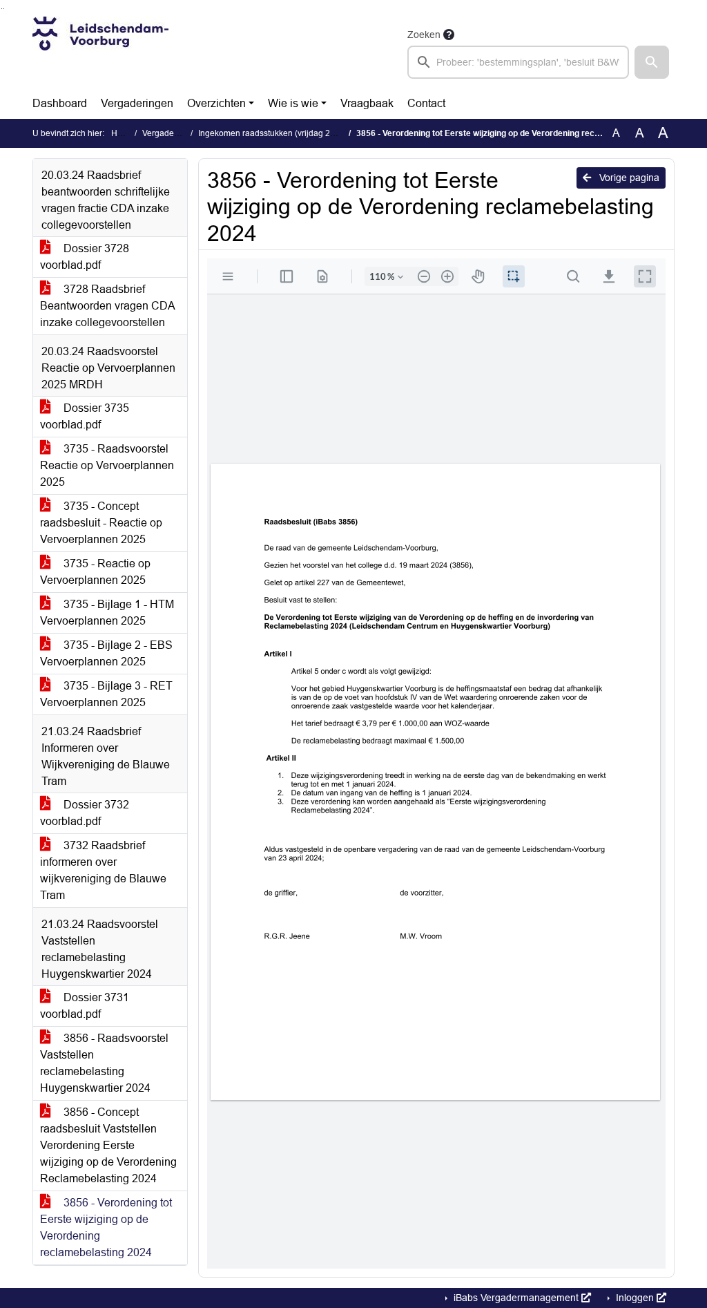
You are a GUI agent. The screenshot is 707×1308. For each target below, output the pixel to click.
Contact (426, 103)
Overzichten (216, 103)
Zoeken (423, 34)
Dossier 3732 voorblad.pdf (84, 813)
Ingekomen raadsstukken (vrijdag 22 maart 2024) (290, 133)
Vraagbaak (367, 103)
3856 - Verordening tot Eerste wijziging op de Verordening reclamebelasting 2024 (106, 1227)
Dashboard (59, 103)
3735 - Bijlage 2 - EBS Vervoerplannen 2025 (106, 653)
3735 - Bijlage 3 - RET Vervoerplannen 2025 (106, 694)
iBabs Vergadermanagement (516, 1297)
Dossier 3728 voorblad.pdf (84, 257)
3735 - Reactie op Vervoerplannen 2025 (95, 572)
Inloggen (635, 1297)
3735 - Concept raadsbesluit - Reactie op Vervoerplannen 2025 (101, 522)
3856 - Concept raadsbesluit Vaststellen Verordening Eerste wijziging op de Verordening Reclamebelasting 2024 (108, 1145)
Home (122, 133)
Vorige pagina (628, 177)
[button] (652, 62)
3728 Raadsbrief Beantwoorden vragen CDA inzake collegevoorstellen (107, 305)
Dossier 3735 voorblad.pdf (84, 416)
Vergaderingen (137, 103)
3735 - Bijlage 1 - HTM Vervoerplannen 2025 (107, 612)
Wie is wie (293, 103)
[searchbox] (518, 62)
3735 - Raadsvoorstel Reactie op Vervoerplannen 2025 (107, 465)
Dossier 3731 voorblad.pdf (84, 1006)
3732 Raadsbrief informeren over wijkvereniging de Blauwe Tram (103, 870)
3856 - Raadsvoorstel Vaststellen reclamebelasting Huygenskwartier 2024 (104, 1063)
